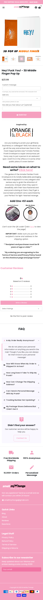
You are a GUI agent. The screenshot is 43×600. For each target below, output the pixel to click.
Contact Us (21, 438)
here (32, 226)
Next (39, 34)
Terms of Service (9, 544)
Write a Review (21, 303)
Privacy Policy (8, 537)
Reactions (6, 524)
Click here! (26, 170)
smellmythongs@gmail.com (15, 500)
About (4, 517)
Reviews (5, 520)
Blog (4, 513)
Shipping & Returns (10, 548)
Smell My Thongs (27, 587)
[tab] (21, 340)
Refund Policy (7, 541)
